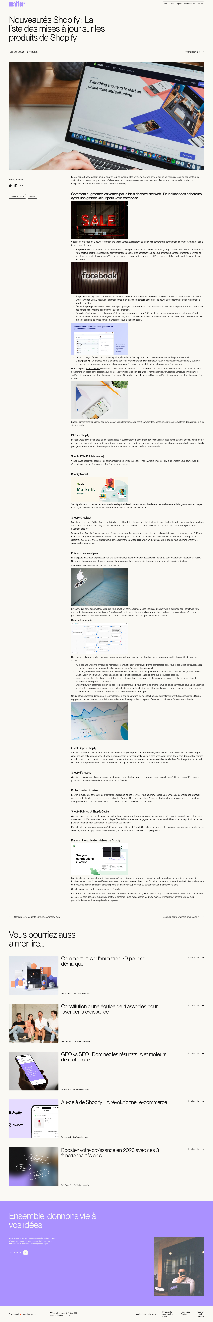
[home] (17, 4)
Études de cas (189, 4)
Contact (200, 4)
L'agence (179, 4)
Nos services (169, 4)
